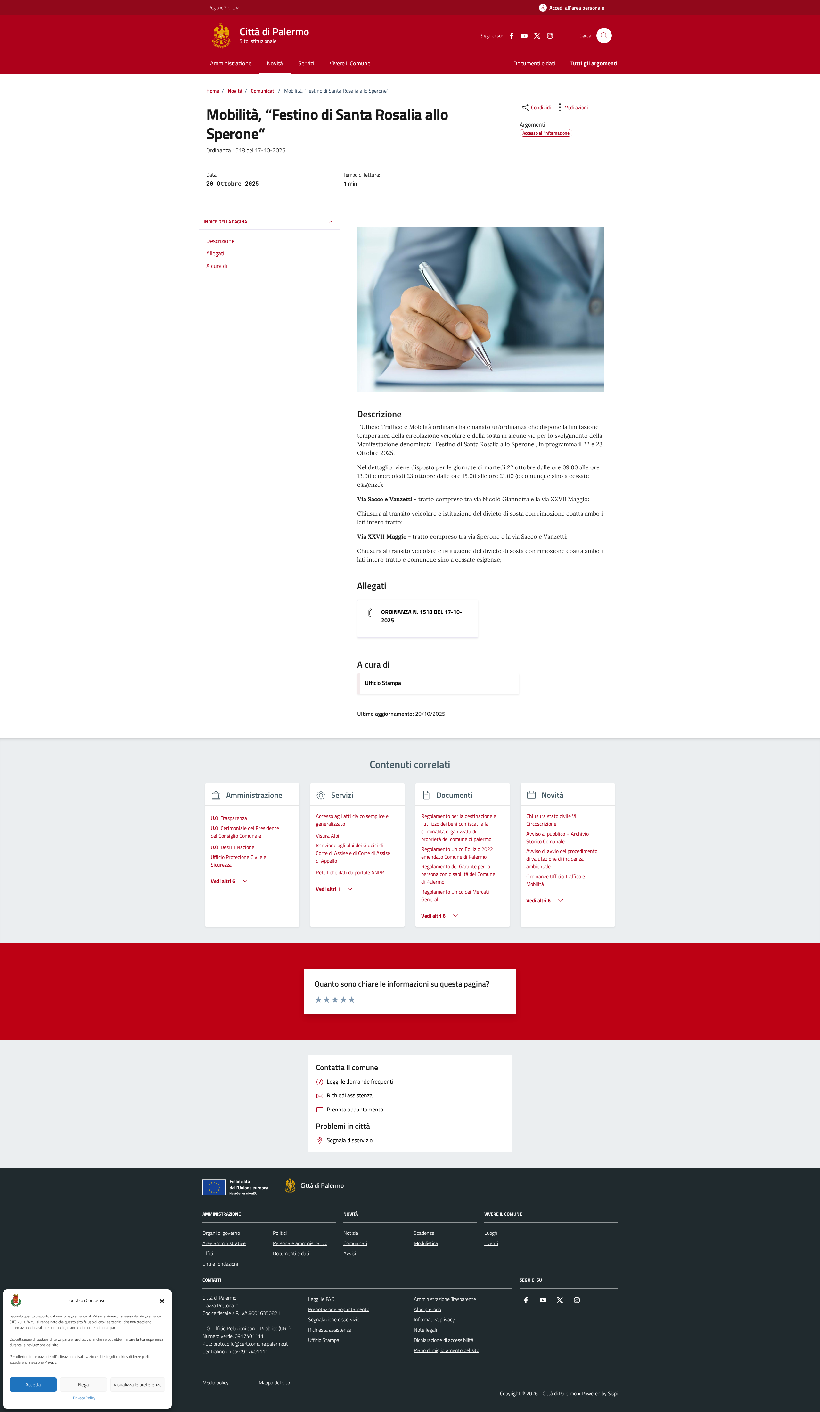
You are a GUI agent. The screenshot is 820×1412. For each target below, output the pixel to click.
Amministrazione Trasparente (445, 1299)
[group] (252, 858)
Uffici (207, 1253)
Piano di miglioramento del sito (446, 1350)
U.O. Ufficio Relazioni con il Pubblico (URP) (246, 1328)
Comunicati (355, 1243)
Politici (280, 1233)
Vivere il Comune (350, 63)
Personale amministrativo (300, 1243)
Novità (275, 63)
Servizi (306, 63)
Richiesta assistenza (329, 1330)
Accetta (33, 1384)
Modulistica (426, 1243)
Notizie (350, 1233)
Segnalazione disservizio (333, 1319)
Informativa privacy (434, 1319)
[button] (162, 1300)
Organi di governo (221, 1233)
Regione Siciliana (223, 7)
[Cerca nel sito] (604, 35)
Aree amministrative (224, 1243)
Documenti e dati (534, 63)
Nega (83, 1384)
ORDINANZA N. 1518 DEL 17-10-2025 (421, 616)
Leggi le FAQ (321, 1299)
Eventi (491, 1243)
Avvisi (349, 1253)
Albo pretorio (427, 1309)
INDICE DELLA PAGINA (225, 221)
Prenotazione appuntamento (338, 1309)
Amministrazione (230, 63)
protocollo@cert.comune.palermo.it (250, 1344)
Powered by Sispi (600, 1393)
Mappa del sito (274, 1382)
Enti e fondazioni (220, 1263)
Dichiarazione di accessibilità (443, 1340)
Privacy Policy (84, 1398)
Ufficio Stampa (383, 683)
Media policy (215, 1382)
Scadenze (424, 1233)
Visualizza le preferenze (138, 1384)
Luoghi (491, 1233)
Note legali (425, 1330)
